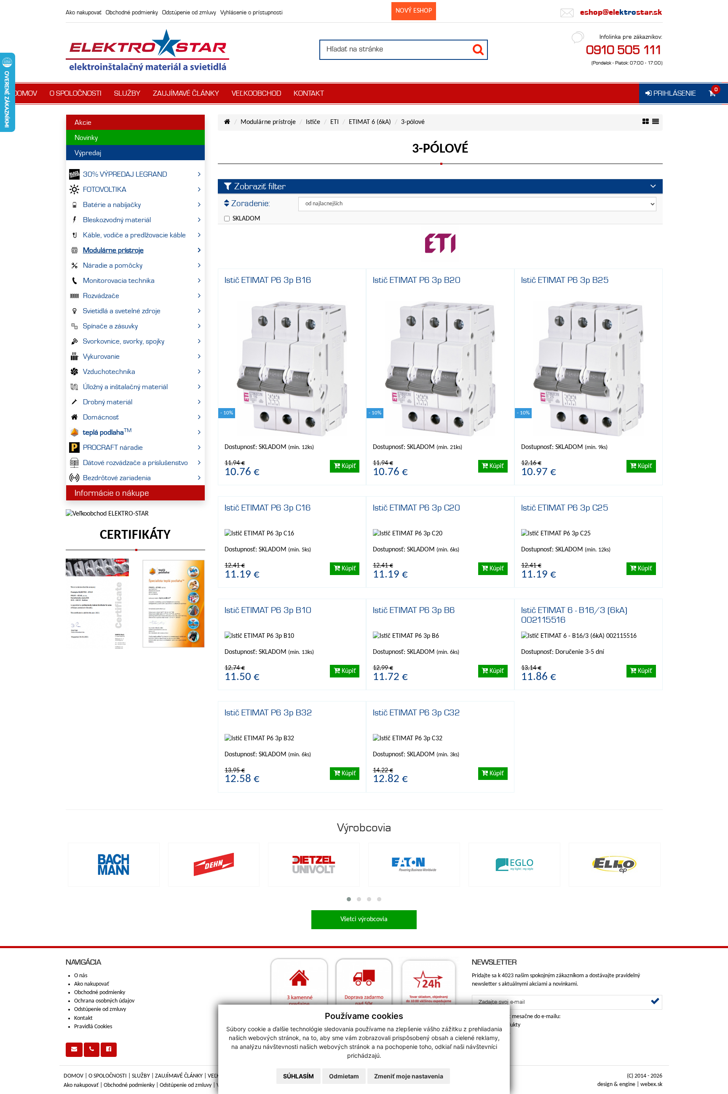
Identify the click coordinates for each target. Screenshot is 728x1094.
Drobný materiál (107, 402)
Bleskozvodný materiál (117, 219)
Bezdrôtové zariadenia (117, 477)
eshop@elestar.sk (620, 12)
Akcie (83, 122)
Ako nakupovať (84, 12)
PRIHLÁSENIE (674, 93)
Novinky (86, 137)
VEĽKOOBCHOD (256, 93)
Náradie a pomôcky (112, 265)
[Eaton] (414, 865)
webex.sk (651, 1084)
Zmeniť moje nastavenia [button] (408, 1076)
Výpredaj (88, 152)
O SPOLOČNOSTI (76, 93)
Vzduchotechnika (109, 371)
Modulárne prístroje (113, 250)
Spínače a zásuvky (110, 326)
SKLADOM (246, 218)
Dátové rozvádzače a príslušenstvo (135, 462)
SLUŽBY (127, 93)
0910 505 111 (624, 50)
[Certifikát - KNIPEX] (97, 604)
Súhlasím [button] (298, 1076)
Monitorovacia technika (119, 280)
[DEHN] (214, 865)
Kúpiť (348, 466)
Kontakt (83, 1018)
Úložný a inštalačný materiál (125, 386)
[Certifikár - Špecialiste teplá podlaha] (173, 604)
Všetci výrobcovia (364, 919)
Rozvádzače (101, 295)
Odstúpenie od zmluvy (189, 12)
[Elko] (615, 865)
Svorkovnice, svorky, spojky (123, 341)
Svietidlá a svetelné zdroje (122, 310)
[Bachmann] (114, 865)
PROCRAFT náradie (113, 447)
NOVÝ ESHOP (414, 11)
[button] (349, 899)
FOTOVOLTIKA (104, 189)
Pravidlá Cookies (93, 1027)
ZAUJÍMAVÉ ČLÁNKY (186, 93)
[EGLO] (514, 865)
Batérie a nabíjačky (112, 204)
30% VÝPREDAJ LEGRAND (125, 174)
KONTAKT (309, 93)
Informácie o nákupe (112, 493)
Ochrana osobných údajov (104, 1001)
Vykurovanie (101, 356)
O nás (80, 976)
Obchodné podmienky (132, 12)
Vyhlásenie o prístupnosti (251, 12)
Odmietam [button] (344, 1076)
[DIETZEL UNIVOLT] (314, 865)
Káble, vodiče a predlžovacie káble (134, 235)
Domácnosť (101, 417)
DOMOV (25, 93)
